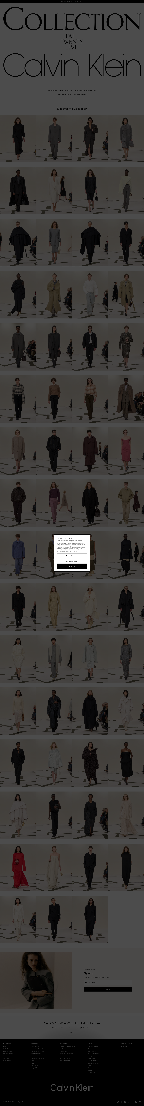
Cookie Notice (63, 551)
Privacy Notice (73, 551)
